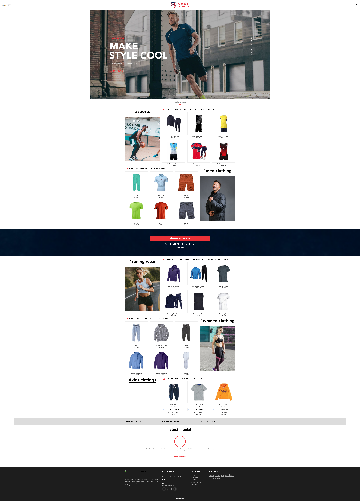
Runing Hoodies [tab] (183, 260)
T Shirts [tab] (170, 378)
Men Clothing (194, 480)
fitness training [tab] (199, 110)
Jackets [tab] (145, 319)
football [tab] (170, 110)
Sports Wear (194, 477)
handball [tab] (178, 110)
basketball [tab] (211, 110)
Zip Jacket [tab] (185, 378)
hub (222, 475)
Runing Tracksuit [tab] (197, 260)
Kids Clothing (194, 484)
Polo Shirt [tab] (140, 169)
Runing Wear (194, 475)
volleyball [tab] (188, 110)
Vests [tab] (147, 169)
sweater (217, 478)
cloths (212, 475)
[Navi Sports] (180, 5)
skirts (231, 475)
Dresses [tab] (137, 319)
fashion (217, 475)
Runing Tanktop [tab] (223, 260)
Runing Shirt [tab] (171, 260)
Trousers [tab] (154, 169)
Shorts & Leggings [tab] (162, 319)
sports (212, 478)
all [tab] (164, 110)
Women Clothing (195, 482)
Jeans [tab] (151, 319)
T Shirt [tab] (131, 169)
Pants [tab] (193, 378)
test (191, 487)
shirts (227, 475)
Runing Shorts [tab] (210, 260)
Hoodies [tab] (177, 378)
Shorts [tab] (162, 169)
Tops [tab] (131, 319)
